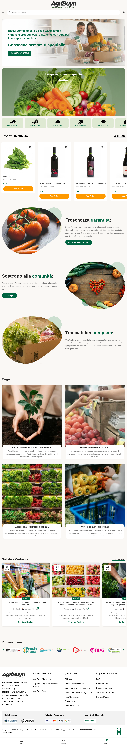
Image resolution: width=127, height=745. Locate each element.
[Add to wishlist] (30, 147)
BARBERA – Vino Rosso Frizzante (91, 183)
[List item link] (47, 679)
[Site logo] (63, 4)
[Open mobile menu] (3, 12)
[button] (18, 188)
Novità (26, 598)
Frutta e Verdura (9, 179)
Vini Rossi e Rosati (46, 187)
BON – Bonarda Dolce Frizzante (53, 183)
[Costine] (18, 159)
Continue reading (25, 622)
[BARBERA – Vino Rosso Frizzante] (91, 162)
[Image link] (13, 675)
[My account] (123, 12)
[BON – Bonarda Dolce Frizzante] (54, 162)
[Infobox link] (12, 123)
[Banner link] (63, 92)
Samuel (28, 609)
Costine (6, 176)
